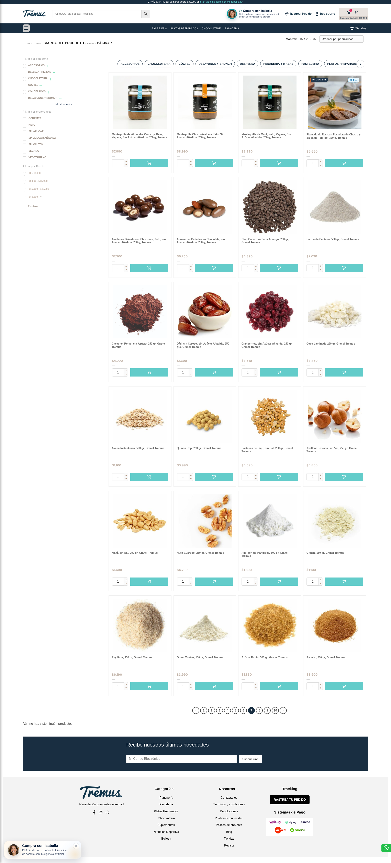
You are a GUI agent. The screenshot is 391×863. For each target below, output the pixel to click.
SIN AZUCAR (36, 131)
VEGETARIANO (37, 157)
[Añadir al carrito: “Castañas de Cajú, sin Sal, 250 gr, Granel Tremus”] (279, 477)
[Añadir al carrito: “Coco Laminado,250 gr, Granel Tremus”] (344, 372)
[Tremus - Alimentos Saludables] (34, 13)
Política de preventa (229, 825)
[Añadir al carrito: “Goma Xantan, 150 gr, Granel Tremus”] (214, 686)
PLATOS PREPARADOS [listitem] (343, 63)
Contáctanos (229, 797)
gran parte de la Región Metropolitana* (221, 1)
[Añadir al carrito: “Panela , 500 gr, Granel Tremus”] (344, 686)
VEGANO (34, 150)
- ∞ (35, 196)
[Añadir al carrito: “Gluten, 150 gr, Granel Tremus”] (344, 582)
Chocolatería (166, 818)
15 (301, 39)
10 (275, 710)
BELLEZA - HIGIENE (39, 71)
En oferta (33, 206)
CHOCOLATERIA (38, 78)
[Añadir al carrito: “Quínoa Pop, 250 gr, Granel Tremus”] (214, 477)
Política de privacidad (229, 818)
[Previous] (195, 710)
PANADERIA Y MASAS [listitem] (278, 63)
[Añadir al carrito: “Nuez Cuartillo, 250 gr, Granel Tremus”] (214, 582)
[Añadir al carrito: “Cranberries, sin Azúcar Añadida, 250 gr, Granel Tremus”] (279, 372)
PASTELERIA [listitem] (310, 63)
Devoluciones (229, 811)
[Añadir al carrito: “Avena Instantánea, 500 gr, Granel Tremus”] (149, 477)
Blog (229, 831)
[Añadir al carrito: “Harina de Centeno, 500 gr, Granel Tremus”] (344, 268)
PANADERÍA (232, 28)
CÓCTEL (33, 84)
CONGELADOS (37, 91)
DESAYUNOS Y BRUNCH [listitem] (215, 63)
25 (307, 39)
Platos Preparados (166, 811)
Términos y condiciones (229, 804)
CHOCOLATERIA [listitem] (159, 63)
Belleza (166, 838)
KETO (32, 124)
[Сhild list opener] (47, 66)
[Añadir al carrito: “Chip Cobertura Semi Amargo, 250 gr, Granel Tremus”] (279, 268)
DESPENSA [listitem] (247, 63)
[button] (353, 80)
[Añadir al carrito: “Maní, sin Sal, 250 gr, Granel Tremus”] (149, 582)
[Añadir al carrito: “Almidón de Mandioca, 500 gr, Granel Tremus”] (279, 582)
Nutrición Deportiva (166, 831)
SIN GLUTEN (36, 144)
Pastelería (166, 804)
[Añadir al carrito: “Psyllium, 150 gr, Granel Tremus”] (149, 686)
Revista (229, 845)
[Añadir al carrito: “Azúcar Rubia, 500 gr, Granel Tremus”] (279, 686)
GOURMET (35, 118)
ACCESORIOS (36, 65)
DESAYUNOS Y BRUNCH (42, 98)
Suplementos (166, 825)
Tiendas (229, 838)
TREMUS (90, 44)
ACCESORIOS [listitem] (130, 63)
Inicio (29, 44)
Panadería (166, 797)
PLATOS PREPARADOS (184, 28)
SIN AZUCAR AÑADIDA (42, 137)
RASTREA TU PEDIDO (290, 799)
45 (314, 39)
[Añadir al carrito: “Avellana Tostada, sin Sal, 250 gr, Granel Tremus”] (344, 477)
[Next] (283, 710)
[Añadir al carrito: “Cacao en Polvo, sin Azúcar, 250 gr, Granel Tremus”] (149, 372)
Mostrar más (63, 104)
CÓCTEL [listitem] (184, 63)
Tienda (38, 44)
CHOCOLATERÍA (211, 28)
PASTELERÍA (159, 28)
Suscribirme (250, 759)
